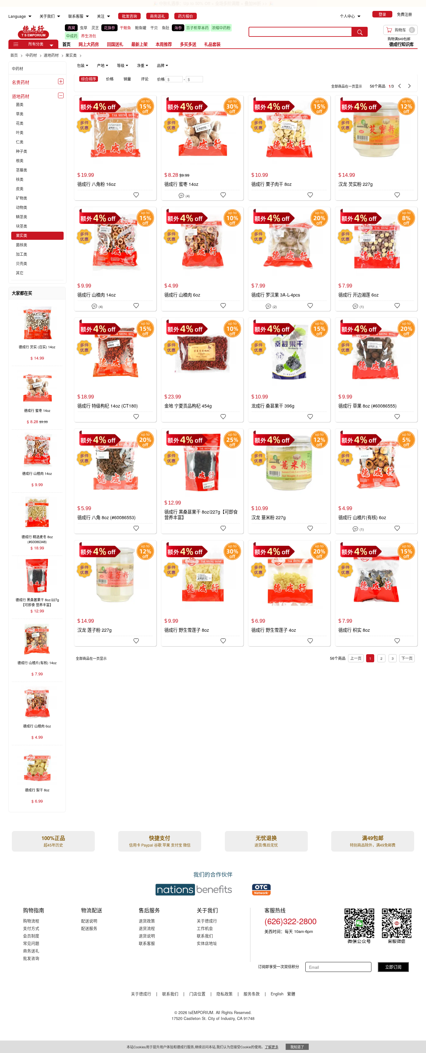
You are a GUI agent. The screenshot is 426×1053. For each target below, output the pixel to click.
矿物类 (21, 198)
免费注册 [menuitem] (404, 14)
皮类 (19, 189)
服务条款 (252, 994)
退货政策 (147, 921)
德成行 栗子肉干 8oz (271, 184)
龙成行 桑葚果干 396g (272, 406)
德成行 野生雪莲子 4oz (273, 630)
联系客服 (147, 943)
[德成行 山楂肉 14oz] (115, 259)
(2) (271, 305)
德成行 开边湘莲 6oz (358, 295)
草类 (19, 114)
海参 (178, 27)
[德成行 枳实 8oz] (376, 592)
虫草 (83, 27)
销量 (127, 78)
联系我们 (205, 936)
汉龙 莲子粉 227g (94, 630)
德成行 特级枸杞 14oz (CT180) (107, 406)
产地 (100, 65)
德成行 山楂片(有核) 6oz (362, 517)
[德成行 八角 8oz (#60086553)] (115, 481)
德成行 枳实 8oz (354, 630)
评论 (144, 78)
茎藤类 (21, 170)
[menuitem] (30, 16)
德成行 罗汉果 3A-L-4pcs (275, 295)
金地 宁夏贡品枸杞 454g (188, 406)
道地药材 (20, 96)
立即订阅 (393, 967)
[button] (51, 45)
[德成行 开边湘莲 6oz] (376, 259)
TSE (33, 32)
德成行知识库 (401, 44)
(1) (358, 305)
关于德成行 (207, 921)
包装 (81, 65)
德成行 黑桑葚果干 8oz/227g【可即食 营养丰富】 (201, 514)
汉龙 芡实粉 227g (355, 184)
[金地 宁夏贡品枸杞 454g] (202, 370)
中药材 (17, 68)
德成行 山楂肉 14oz (96, 295)
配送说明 (89, 921)
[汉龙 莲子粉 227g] (115, 592)
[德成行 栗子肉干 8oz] (289, 147)
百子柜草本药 (197, 27)
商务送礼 (31, 951)
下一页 (407, 658)
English (278, 994)
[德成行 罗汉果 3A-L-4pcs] (289, 259)
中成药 (71, 35)
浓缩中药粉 (221, 27)
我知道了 (297, 1046)
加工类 (21, 254)
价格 (110, 78)
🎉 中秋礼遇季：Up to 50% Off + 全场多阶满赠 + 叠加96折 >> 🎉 (213, 3)
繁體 (291, 994)
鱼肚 (165, 27)
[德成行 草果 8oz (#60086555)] (376, 370)
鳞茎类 (21, 217)
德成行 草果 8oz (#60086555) (367, 406)
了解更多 (271, 1046)
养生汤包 (88, 35)
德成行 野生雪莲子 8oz (186, 630)
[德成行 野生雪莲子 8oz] (202, 592)
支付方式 (31, 928)
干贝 (154, 27)
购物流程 (31, 921)
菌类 (19, 105)
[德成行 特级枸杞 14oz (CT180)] (115, 369)
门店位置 (197, 994)
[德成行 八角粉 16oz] (115, 147)
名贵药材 (20, 82)
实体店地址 (207, 943)
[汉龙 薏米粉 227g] (289, 481)
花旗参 (109, 27)
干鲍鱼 (125, 27)
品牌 (160, 65)
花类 (19, 123)
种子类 (21, 151)
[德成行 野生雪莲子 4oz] (289, 593)
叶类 (19, 133)
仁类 (19, 142)
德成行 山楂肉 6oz (182, 295)
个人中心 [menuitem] (347, 16)
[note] (123, 65)
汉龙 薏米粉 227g (268, 517)
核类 (19, 179)
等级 (120, 65)
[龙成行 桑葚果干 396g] (289, 370)
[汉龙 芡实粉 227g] (376, 147)
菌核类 (21, 245)
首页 (66, 44)
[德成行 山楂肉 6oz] (202, 259)
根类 (19, 161)
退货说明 (147, 936)
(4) (184, 195)
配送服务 (89, 928)
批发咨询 (31, 958)
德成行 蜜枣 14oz (181, 184)
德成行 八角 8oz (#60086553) (106, 517)
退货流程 (147, 928)
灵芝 (95, 27)
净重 (140, 65)
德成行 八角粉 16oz (96, 184)
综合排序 (88, 78)
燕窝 (71, 27)
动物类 (21, 207)
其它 (19, 273)
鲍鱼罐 (140, 27)
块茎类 (21, 226)
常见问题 (31, 943)
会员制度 (31, 936)
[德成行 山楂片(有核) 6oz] (376, 481)
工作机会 (205, 928)
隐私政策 (224, 994)
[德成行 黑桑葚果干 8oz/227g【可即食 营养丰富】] (202, 481)
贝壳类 (21, 264)
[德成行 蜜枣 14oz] (202, 147)
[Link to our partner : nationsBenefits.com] (193, 889)
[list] (152, 32)
